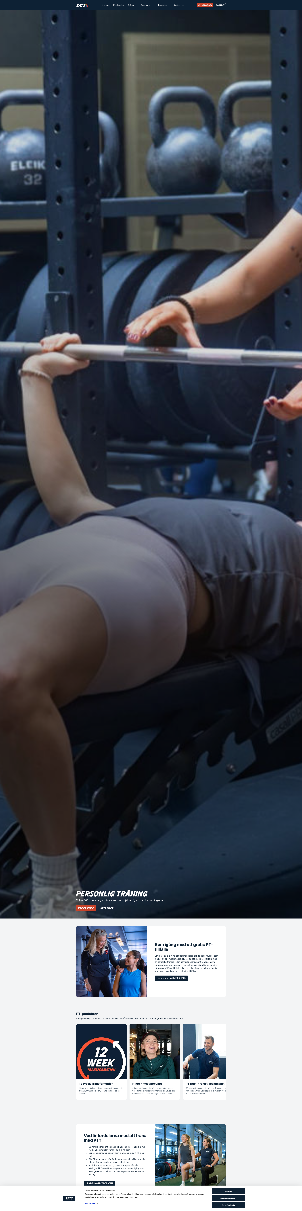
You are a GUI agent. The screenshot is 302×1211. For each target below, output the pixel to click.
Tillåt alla (228, 1191)
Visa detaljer (90, 1203)
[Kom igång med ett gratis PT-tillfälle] (111, 961)
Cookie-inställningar (227, 1198)
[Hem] (82, 5)
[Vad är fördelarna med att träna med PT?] (190, 1159)
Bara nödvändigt (228, 1205)
